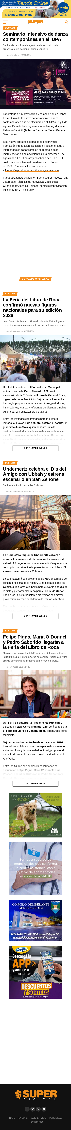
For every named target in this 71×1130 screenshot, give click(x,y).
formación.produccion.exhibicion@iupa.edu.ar (32, 170)
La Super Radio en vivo (32, 1118)
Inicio (12, 1118)
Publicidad (55, 1118)
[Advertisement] (35, 238)
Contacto (37, 1122)
